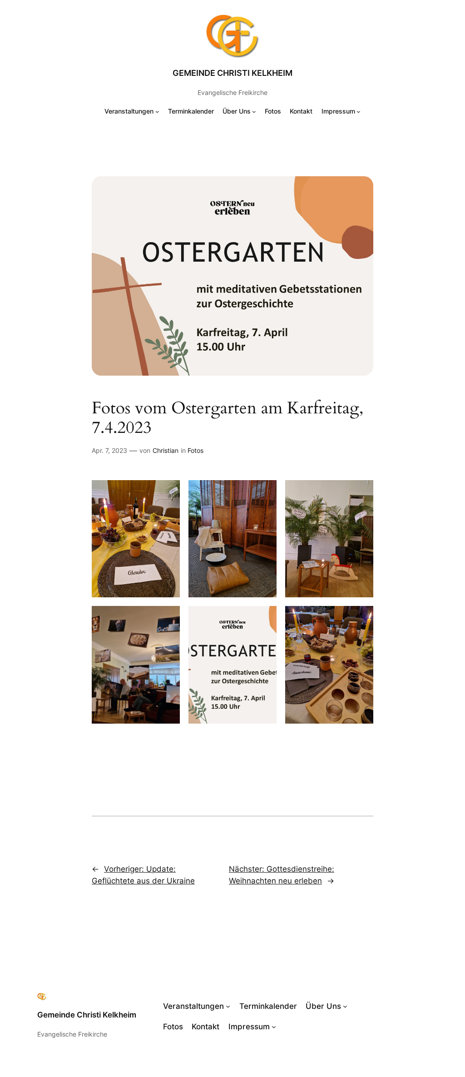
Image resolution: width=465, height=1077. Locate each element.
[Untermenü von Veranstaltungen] (157, 111)
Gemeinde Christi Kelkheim (232, 73)
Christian (165, 450)
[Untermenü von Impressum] (358, 111)
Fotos (195, 450)
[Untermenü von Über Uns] (254, 111)
